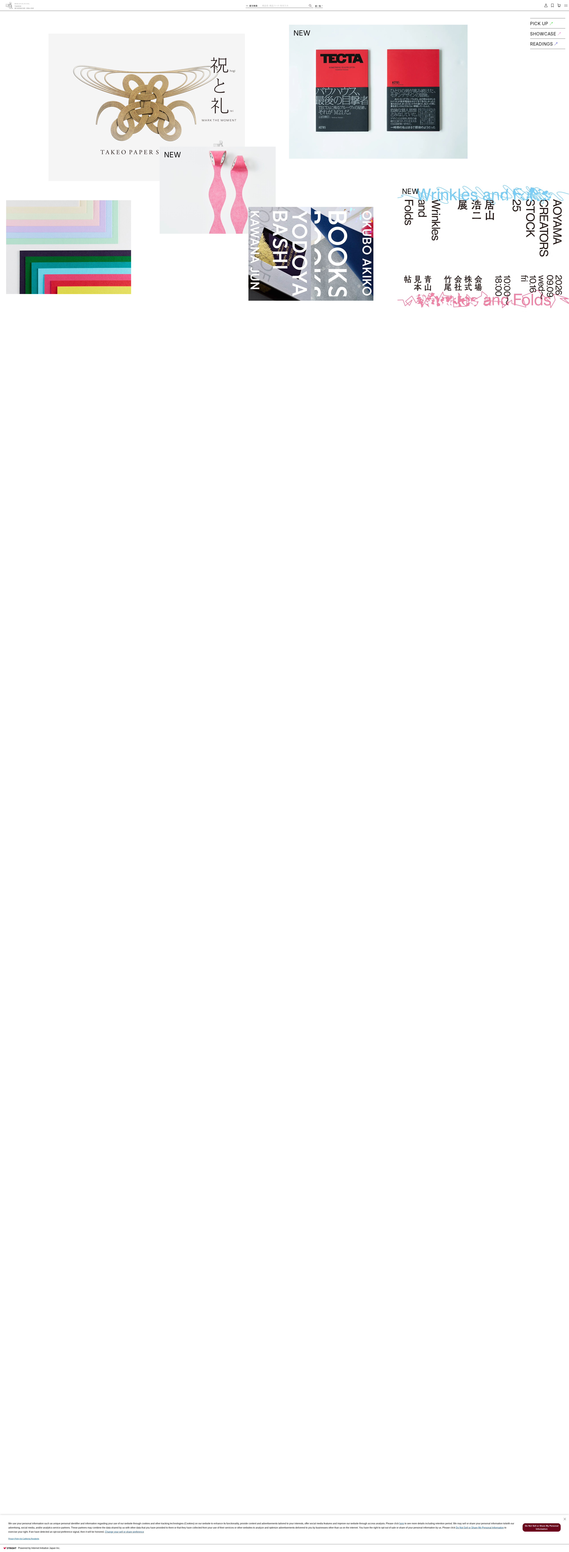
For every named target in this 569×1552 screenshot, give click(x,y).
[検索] (310, 5)
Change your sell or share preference (124, 1532)
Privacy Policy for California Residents (23, 1539)
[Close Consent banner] (565, 1519)
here (401, 1523)
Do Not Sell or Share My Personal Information (480, 1527)
